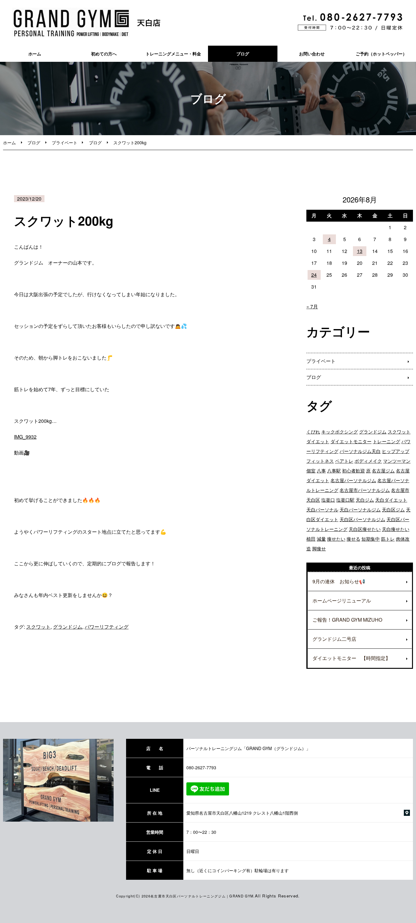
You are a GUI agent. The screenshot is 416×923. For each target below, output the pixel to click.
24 (314, 274)
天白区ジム (393, 509)
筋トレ (388, 538)
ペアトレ (344, 461)
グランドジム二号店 (334, 638)
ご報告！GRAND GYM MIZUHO (347, 619)
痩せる (353, 538)
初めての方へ (104, 54)
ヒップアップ (395, 451)
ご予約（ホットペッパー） (381, 54)
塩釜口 (328, 500)
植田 (311, 538)
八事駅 (334, 470)
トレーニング (386, 441)
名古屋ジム (383, 470)
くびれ (313, 431)
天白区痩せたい (365, 529)
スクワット (38, 626)
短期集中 (370, 538)
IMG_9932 (25, 436)
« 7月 (312, 306)
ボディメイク (368, 461)
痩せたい (336, 538)
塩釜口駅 (345, 500)
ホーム (34, 54)
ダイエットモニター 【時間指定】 (351, 658)
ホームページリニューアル (341, 600)
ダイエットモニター (351, 441)
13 (359, 250)
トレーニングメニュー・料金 (173, 54)
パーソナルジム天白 (360, 451)
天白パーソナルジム (360, 509)
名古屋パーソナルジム (353, 480)
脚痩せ (319, 548)
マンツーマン (397, 461)
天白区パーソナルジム (362, 519)
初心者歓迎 (353, 470)
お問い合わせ (312, 54)
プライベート (64, 142)
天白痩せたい (395, 529)
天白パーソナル (322, 509)
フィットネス (320, 461)
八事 (321, 470)
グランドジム (67, 626)
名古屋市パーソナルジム (365, 490)
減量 (321, 538)
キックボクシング (339, 431)
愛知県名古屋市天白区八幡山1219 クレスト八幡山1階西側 (242, 813)
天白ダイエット (391, 500)
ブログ (242, 54)
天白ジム (365, 500)
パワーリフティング (107, 626)
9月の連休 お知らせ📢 (338, 581)
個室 (311, 470)
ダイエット (317, 441)
